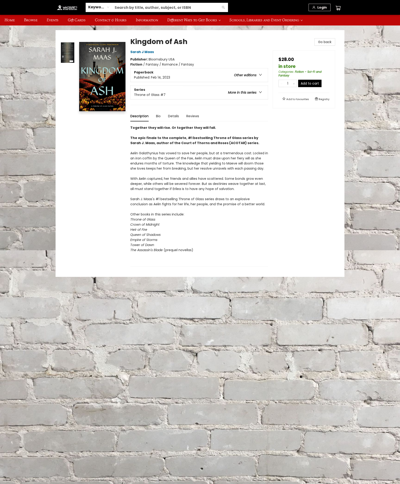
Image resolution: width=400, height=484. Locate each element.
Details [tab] (173, 116)
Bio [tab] (158, 116)
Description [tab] (139, 116)
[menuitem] (9, 20)
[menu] (200, 20)
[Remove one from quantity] (281, 83)
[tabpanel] (199, 196)
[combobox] (99, 7)
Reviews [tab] (192, 116)
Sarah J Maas (142, 52)
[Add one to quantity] (294, 83)
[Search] (223, 7)
